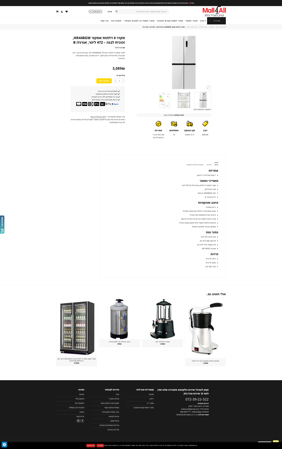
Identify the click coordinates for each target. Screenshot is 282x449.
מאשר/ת (100, 445)
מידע (110, 11)
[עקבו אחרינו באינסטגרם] (78, 421)
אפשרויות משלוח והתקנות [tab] (195, 165)
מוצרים (211, 27)
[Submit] (116, 11)
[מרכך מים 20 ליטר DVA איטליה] (119, 319)
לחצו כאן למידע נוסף (98, 117)
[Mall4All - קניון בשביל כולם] (210, 11)
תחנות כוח (116, 21)
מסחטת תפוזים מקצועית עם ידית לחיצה (205, 361)
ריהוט (203, 21)
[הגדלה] (208, 87)
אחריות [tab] (209, 165)
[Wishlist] (67, 11)
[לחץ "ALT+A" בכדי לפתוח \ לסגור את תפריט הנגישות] (4, 444)
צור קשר (104, 21)
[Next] (139, 62)
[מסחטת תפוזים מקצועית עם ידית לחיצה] (205, 328)
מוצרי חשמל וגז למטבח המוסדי (139, 21)
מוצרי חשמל (192, 21)
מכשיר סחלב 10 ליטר (162, 342)
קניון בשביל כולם (221, 27)
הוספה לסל (104, 81)
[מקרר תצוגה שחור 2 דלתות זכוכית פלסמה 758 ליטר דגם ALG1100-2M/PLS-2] (76, 327)
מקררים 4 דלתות (192, 27)
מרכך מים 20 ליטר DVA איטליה (119, 342)
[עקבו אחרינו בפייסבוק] (82, 421)
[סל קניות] (57, 11)
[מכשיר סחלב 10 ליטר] (162, 319)
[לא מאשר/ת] (279, 446)
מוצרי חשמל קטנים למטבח (170, 21)
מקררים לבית (203, 27)
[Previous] (207, 62)
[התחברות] (62, 11)
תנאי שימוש (90, 445)
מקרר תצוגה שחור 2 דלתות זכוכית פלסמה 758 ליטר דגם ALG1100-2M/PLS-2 (77, 360)
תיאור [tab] (216, 165)
